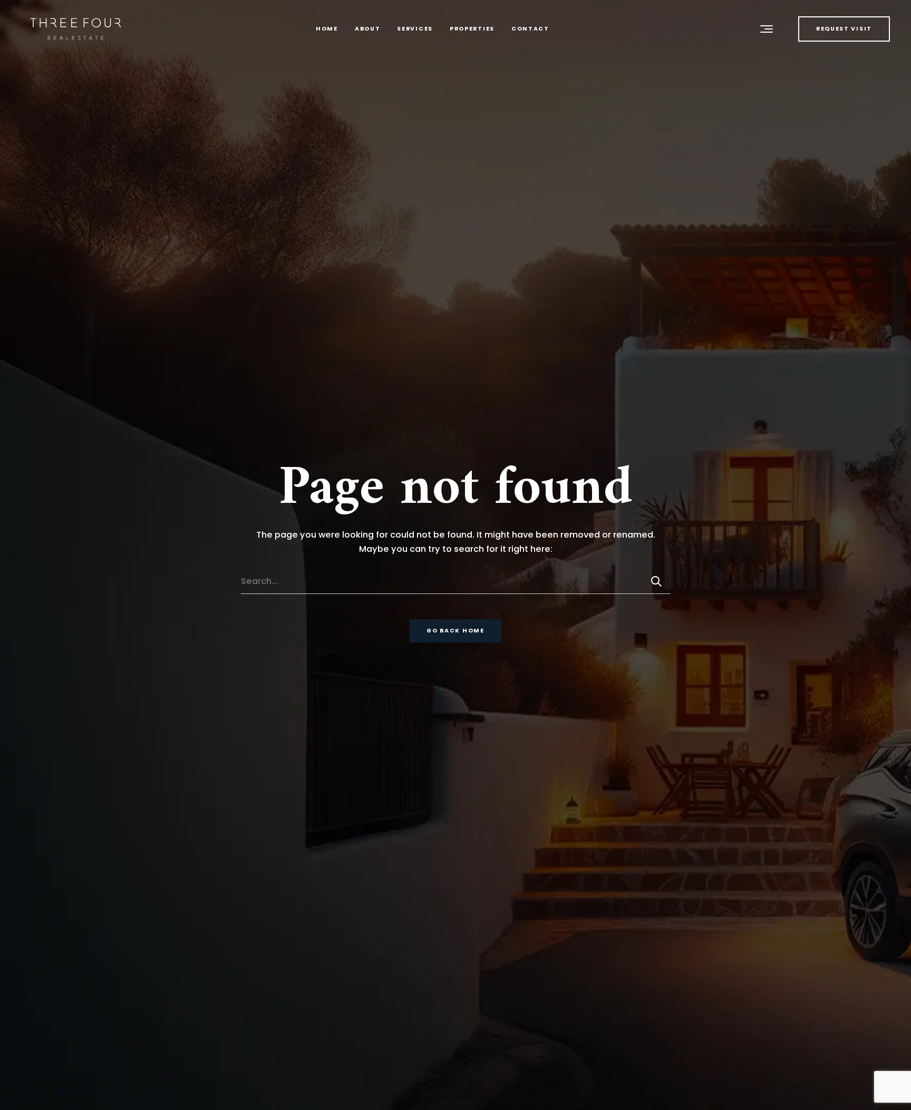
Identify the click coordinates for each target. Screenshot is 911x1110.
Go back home (455, 631)
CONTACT (530, 29)
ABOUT (368, 29)
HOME (327, 29)
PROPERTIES (472, 29)
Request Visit (844, 29)
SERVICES (415, 29)
